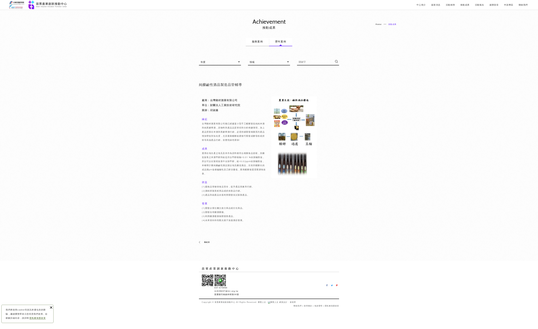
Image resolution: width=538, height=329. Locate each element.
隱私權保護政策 (37, 318)
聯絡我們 (298, 306)
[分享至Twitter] (332, 285)
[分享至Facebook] (327, 285)
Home (379, 24)
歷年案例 (280, 41)
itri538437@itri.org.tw (226, 291)
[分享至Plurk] (337, 285)
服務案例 (257, 41)
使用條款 (308, 306)
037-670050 (220, 288)
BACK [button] (207, 242)
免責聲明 (318, 306)
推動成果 (392, 24)
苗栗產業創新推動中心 (37, 5)
